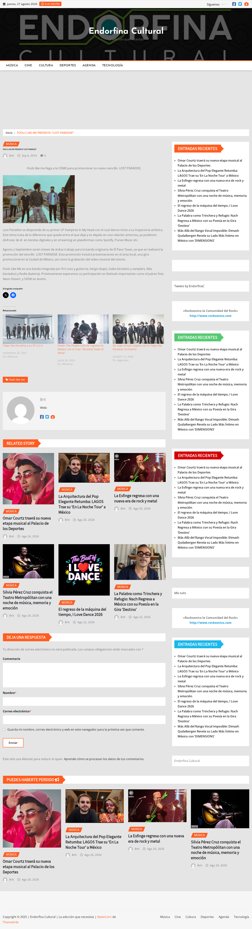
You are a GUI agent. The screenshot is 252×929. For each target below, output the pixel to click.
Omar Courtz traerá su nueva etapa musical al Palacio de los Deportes (27, 523)
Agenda (89, 65)
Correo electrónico (17, 711)
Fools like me (17, 379)
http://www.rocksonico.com (211, 316)
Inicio (9, 132)
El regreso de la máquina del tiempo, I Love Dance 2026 (82, 612)
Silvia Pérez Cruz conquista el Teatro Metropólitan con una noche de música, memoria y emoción (28, 599)
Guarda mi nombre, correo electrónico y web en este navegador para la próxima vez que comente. (76, 729)
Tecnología (112, 65)
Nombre (9, 693)
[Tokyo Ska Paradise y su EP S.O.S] (28, 329)
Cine (28, 65)
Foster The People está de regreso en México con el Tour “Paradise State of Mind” (80, 349)
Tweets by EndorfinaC (189, 286)
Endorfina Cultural (126, 31)
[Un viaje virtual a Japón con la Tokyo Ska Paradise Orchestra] (138, 329)
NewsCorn (104, 917)
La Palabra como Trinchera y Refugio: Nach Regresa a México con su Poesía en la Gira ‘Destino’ (138, 601)
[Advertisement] (126, 98)
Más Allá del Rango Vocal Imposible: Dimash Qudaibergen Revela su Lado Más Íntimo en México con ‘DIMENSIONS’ (208, 236)
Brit (11, 155)
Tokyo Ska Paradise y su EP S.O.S (23, 345)
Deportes (68, 65)
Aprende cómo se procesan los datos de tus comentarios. (104, 759)
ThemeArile (11, 922)
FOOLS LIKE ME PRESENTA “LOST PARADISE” (45, 132)
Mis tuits (180, 593)
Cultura (46, 65)
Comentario (11, 659)
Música (12, 65)
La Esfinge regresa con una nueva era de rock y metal (136, 498)
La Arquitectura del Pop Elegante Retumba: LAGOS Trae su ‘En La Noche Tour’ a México (82, 504)
